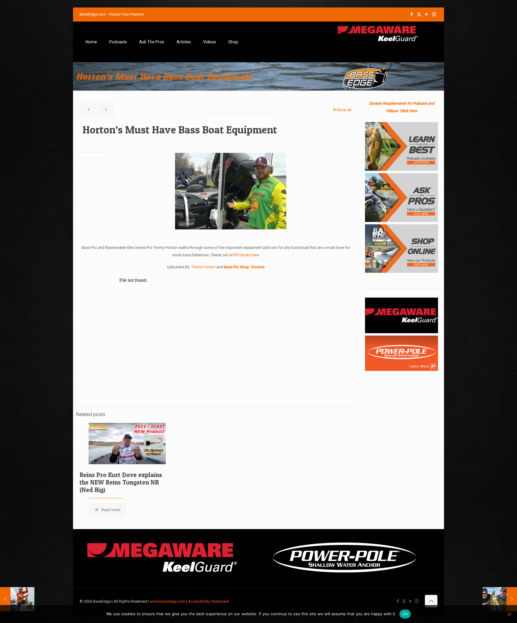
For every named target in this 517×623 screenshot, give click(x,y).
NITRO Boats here (244, 255)
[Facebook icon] (411, 14)
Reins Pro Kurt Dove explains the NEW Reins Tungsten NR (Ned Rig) (121, 482)
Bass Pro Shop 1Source (244, 267)
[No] (510, 614)
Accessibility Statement (208, 601)
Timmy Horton (203, 267)
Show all (344, 110)
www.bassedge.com (167, 601)
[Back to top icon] (431, 601)
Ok (405, 613)
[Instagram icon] (434, 14)
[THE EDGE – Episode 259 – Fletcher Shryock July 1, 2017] (17, 599)
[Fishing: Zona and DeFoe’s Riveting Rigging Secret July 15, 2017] (500, 599)
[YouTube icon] (426, 14)
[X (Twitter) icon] (419, 14)
